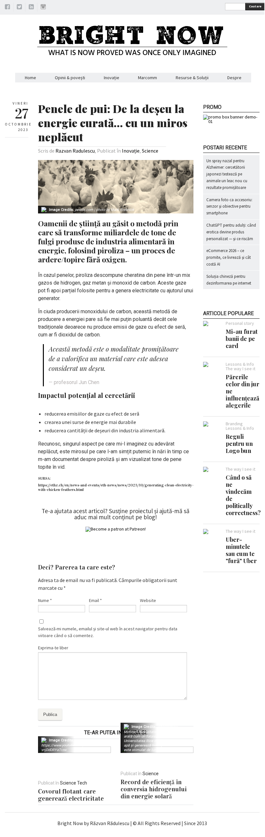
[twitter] (19, 8)
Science (150, 150)
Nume (45, 600)
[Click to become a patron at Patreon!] (115, 529)
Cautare (255, 6)
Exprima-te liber (53, 648)
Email (95, 600)
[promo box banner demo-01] (231, 121)
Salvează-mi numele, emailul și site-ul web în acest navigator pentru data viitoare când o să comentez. (107, 632)
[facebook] (7, 8)
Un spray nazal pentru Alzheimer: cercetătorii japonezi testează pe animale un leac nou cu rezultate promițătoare (226, 174)
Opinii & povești (70, 77)
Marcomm (147, 77)
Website (148, 600)
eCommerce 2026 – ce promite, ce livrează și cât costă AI (228, 257)
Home (30, 77)
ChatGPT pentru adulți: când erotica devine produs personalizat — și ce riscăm (231, 231)
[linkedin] (31, 8)
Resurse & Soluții (192, 77)
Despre (234, 77)
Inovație (111, 77)
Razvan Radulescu (75, 150)
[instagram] (43, 8)
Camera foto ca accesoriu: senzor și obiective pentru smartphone (229, 206)
